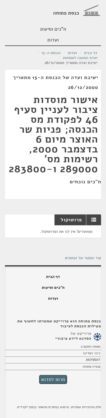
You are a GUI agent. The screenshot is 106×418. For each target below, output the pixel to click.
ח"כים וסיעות (53, 29)
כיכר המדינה (91, 353)
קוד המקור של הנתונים (83, 258)
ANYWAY (93, 359)
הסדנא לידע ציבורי (73, 338)
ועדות (53, 40)
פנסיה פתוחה (91, 366)
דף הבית (90, 53)
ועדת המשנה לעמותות (80, 58)
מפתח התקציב (90, 346)
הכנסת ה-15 (51, 53)
